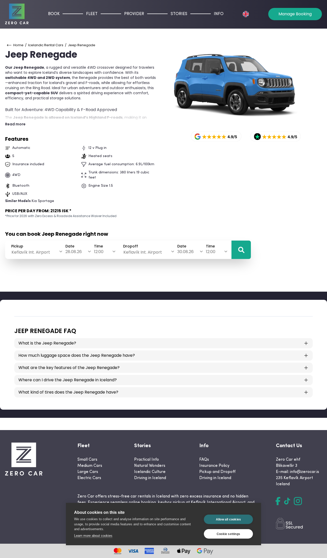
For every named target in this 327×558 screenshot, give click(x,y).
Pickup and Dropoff (217, 472)
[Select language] (246, 14)
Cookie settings (228, 534)
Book (54, 14)
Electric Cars (89, 478)
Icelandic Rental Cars (45, 45)
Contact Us (289, 445)
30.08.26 (185, 252)
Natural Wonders (149, 466)
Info (219, 14)
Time (98, 246)
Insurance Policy (214, 466)
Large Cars (87, 472)
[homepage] (17, 14)
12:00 (98, 252)
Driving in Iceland (150, 478)
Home (18, 45)
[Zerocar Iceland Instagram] (297, 501)
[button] (241, 250)
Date (69, 246)
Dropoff (130, 246)
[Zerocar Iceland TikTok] (287, 501)
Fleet (92, 14)
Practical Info (146, 460)
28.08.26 (73, 252)
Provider (134, 14)
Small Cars (87, 460)
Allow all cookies (228, 519)
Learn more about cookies (93, 536)
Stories (179, 14)
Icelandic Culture (150, 472)
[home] (23, 459)
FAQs (204, 460)
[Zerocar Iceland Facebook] (278, 501)
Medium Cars (89, 466)
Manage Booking (295, 14)
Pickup (17, 246)
